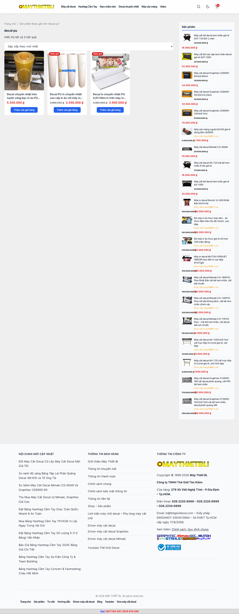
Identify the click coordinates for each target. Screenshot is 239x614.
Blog (99, 601)
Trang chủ (10, 23)
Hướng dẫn (64, 601)
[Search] (198, 6)
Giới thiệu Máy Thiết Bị (103, 461)
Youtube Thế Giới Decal (103, 547)
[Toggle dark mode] (207, 6)
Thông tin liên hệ (99, 498)
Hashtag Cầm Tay (87, 6)
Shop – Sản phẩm (99, 506)
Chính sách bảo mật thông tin (107, 491)
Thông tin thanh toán (101, 476)
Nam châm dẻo (108, 6)
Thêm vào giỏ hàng (24, 109)
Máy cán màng (149, 6)
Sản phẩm (39, 601)
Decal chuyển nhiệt (129, 6)
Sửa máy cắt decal (126, 601)
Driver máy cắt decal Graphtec (108, 531)
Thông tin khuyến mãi (102, 469)
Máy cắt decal (68, 6)
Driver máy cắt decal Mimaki (107, 539)
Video (163, 6)
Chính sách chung (99, 484)
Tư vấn (51, 601)
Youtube (109, 601)
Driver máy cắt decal (101, 525)
